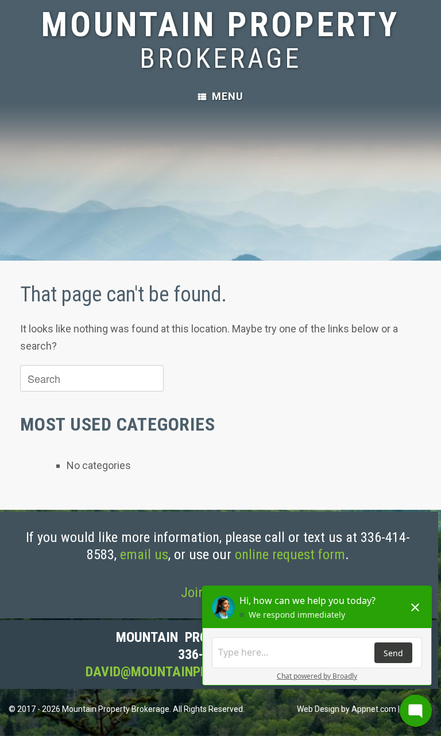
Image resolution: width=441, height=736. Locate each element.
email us (144, 555)
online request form (290, 555)
